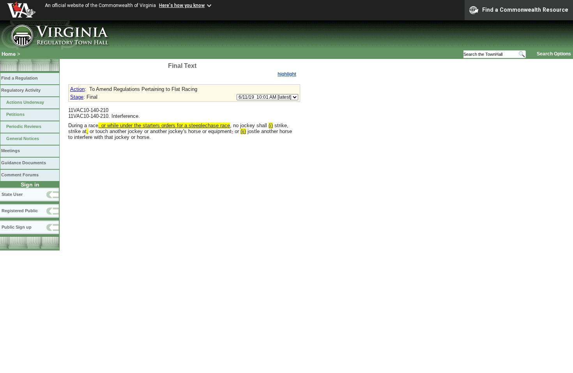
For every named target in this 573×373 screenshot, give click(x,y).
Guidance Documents (23, 162)
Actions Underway (25, 102)
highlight (287, 74)
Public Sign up (17, 227)
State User (12, 194)
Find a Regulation (19, 78)
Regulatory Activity (21, 90)
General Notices (22, 138)
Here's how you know (182, 5)
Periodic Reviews (23, 126)
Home (9, 54)
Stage (76, 97)
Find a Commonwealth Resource (525, 10)
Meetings (10, 150)
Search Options (554, 54)
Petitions (15, 114)
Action (77, 89)
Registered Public (20, 210)
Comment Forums (20, 174)
